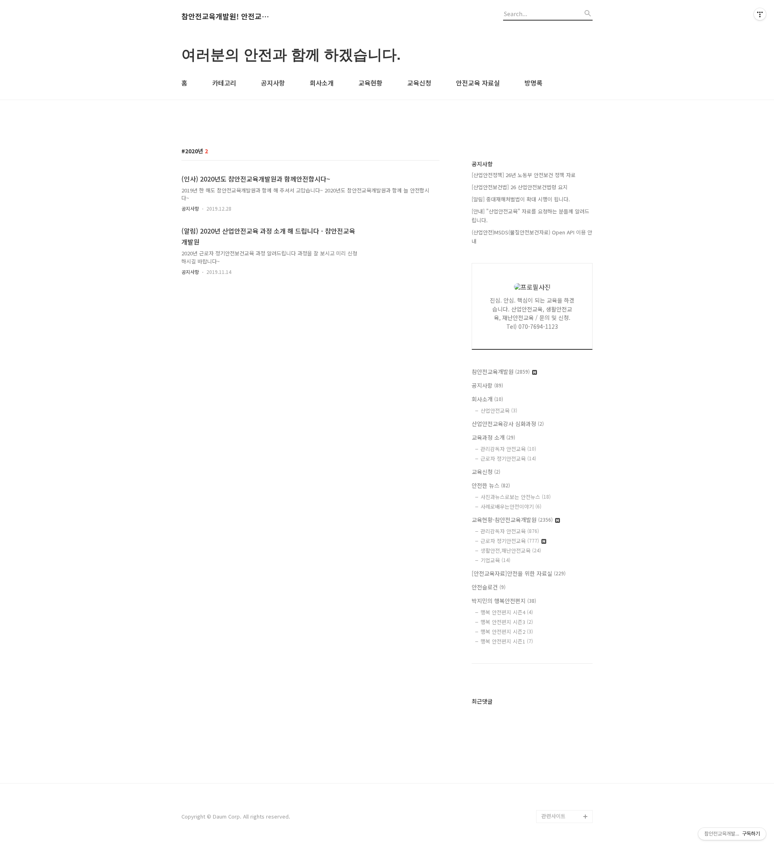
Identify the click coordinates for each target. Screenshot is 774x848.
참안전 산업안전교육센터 (567, 577)
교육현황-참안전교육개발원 (512, 520)
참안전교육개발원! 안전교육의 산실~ (225, 16)
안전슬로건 (489, 587)
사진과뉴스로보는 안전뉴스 (516, 497)
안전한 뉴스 (491, 485)
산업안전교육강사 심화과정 (508, 424)
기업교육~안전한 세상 (566, 558)
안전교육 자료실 (478, 82)
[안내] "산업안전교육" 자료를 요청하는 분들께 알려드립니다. (530, 215)
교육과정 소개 (493, 437)
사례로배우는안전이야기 (511, 506)
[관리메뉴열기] (760, 14)
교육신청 (419, 82)
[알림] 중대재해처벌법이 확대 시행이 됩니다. (521, 199)
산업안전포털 (556, 648)
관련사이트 (553, 816)
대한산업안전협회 (561, 700)
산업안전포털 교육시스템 (567, 668)
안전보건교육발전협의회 (566, 758)
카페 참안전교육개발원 (567, 803)
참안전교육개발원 (501, 372)
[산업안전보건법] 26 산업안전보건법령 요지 (520, 187)
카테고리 (224, 82)
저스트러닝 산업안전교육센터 (567, 603)
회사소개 (322, 82)
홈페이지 (551, 545)
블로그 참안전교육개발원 (567, 784)
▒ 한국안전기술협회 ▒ (564, 719)
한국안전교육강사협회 (566, 739)
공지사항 (273, 82)
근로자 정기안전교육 (508, 458)
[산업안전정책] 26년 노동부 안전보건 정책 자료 (524, 175)
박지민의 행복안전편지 (504, 601)
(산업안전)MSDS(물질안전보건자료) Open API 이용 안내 (532, 236)
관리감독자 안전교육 (508, 449)
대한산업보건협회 (561, 687)
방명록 (533, 82)
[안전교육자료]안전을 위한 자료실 (519, 573)
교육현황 (370, 82)
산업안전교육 (499, 410)
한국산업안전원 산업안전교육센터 (567, 629)
